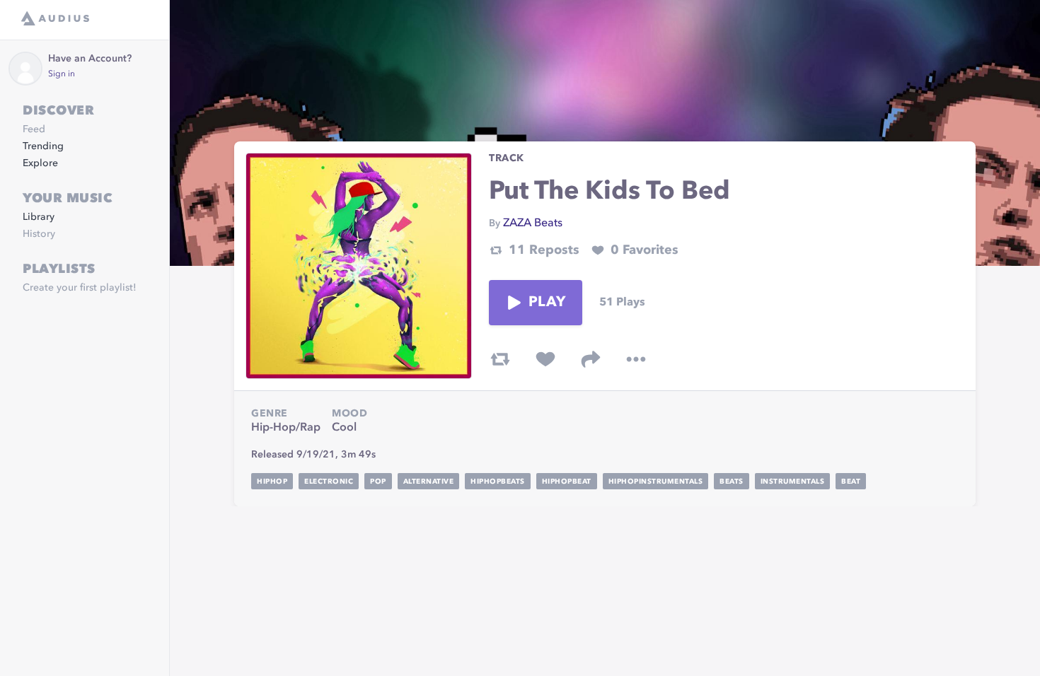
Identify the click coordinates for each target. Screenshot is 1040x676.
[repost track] (500, 359)
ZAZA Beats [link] (532, 223)
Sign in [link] (61, 74)
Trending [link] (43, 146)
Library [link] (38, 217)
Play (546, 303)
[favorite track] (545, 359)
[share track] (590, 359)
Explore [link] (40, 163)
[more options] (636, 359)
